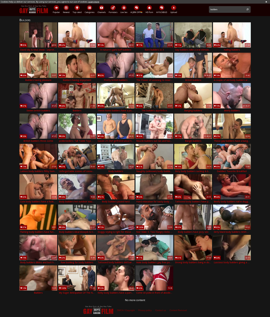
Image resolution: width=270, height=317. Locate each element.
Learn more (93, 1)
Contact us (160, 310)
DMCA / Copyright (126, 310)
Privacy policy (145, 310)
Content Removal (178, 310)
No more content (135, 300)
